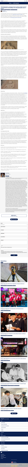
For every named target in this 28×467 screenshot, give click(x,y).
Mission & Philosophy (4, 424)
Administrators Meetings (4, 450)
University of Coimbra (20, 14)
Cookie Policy (2, 456)
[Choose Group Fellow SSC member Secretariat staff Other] (14, 224)
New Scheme (3, 448)
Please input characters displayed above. (6, 247)
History (2, 429)
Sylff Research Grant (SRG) (4, 437)
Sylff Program (3, 422)
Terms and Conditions (3, 457)
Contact (2, 430)
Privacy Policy (2, 454)
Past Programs (3, 440)
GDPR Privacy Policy (3, 455)
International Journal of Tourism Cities (16, 17)
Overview (2, 445)
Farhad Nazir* (7, 173)
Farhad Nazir (14, 14)
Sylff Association (3, 427)
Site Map (2, 458)
